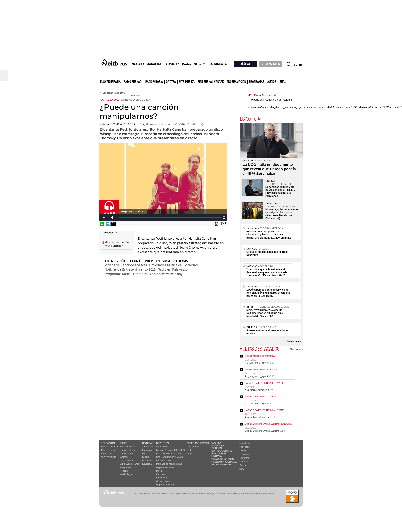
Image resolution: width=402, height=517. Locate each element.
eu (295, 64)
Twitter (242, 450)
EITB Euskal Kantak (211, 82)
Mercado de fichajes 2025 (169, 464)
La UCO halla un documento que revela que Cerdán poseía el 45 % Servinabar (269, 169)
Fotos (190, 450)
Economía (147, 450)
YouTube (243, 465)
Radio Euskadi (133, 82)
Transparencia (240, 493)
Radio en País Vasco (173, 269)
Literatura (140, 274)
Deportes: (163, 443)
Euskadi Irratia (110, 82)
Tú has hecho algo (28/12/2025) (261, 369)
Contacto (255, 493)
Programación (236, 82)
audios (271, 82)
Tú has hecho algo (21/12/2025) (261, 396)
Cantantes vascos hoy (166, 274)
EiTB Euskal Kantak (130, 464)
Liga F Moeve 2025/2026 (168, 453)
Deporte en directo (165, 484)
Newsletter (244, 443)
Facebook (244, 447)
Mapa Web (268, 493)
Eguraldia (147, 464)
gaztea (171, 82)
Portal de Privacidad (155, 493)
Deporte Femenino (165, 467)
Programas (256, 82)
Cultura (145, 457)
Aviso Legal (174, 493)
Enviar (223, 224)
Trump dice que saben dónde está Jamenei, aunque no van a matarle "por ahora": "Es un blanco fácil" (266, 272)
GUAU (283, 82)
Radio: (124, 443)
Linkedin (243, 461)
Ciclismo (160, 474)
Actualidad (147, 446)
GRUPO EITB (270, 64)
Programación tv (109, 446)
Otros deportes (164, 481)
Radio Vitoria (154, 82)
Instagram (244, 454)
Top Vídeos (193, 446)
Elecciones (218, 453)
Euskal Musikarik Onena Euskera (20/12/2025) (269, 424)
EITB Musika (187, 82)
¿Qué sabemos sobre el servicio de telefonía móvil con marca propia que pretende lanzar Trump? (268, 292)
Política (145, 453)
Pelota (159, 470)
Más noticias (294, 341)
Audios (190, 453)
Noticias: (148, 443)
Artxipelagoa (126, 474)
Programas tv (108, 450)
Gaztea (124, 457)
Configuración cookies (218, 493)
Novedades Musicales (165, 265)
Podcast (124, 470)
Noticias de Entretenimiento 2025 (130, 269)
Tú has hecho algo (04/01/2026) (261, 356)
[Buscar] (289, 64)
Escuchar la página (113, 93)
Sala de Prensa (221, 464)
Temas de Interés (222, 459)
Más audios (296, 349)
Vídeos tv (106, 453)
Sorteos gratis (221, 451)
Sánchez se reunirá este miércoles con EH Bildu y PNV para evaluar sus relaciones (280, 191)
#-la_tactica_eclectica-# (257, 390)
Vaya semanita (108, 457)
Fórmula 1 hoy (163, 460)
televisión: (108, 443)
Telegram (244, 457)
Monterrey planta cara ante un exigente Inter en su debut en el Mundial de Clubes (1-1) (281, 214)
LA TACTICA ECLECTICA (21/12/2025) (264, 383)
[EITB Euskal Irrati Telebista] (114, 62)
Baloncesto (162, 477)
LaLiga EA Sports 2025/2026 (170, 450)
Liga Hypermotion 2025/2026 (170, 457)
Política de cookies (193, 493)
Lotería (216, 456)
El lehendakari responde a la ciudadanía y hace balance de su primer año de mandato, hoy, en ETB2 (268, 234)
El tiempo (217, 445)
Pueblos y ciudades (224, 461)
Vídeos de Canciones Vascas (126, 265)
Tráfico (216, 448)
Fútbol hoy (161, 446)
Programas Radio (118, 274)
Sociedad (191, 265)
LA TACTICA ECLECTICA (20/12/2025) (264, 410)
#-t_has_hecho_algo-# (256, 362)
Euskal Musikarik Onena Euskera (262, 430)
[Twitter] (113, 224)
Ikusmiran (147, 460)
